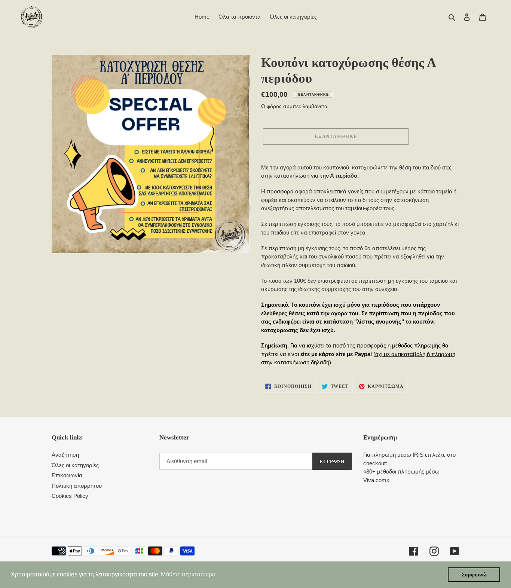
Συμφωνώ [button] (474, 575)
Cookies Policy (70, 496)
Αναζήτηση (65, 454)
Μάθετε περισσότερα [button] (188, 574)
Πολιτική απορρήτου (77, 486)
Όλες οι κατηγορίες (75, 465)
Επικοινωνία (67, 475)
